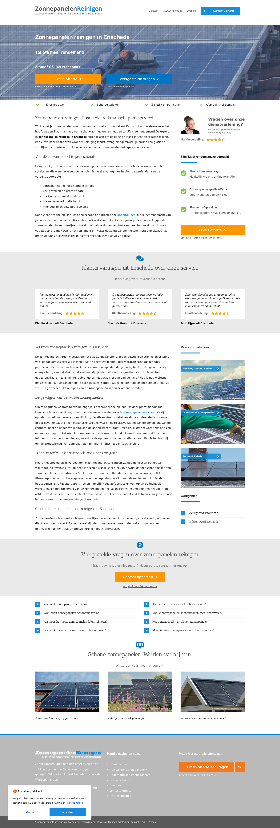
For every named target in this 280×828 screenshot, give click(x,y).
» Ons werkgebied (119, 796)
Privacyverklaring (106, 822)
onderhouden (126, 215)
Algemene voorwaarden (82, 822)
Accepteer (68, 812)
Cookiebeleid (75, 802)
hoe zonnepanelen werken (138, 412)
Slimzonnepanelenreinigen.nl (51, 822)
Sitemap (151, 822)
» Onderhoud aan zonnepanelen (128, 775)
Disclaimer (123, 822)
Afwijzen (30, 812)
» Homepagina (117, 764)
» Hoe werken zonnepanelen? (127, 769)
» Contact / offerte (119, 790)
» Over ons (114, 785)
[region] (49, 802)
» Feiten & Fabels (119, 780)
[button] (213, 513)
